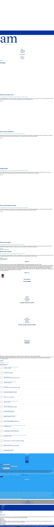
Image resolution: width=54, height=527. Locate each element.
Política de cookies (28, 501)
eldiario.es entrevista (27, 319)
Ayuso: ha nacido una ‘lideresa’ (7, 131)
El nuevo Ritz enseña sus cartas (7, 94)
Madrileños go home (7, 426)
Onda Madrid (27, 296)
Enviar (1, 476)
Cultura (12, 96)
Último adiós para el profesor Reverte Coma (12, 377)
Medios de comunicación (11, 415)
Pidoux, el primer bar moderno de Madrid (11, 445)
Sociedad (21, 96)
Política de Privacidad (24, 474)
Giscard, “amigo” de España (9, 411)
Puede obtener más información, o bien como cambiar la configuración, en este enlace (34, 526)
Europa (15, 170)
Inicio (22, 56)
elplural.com (27, 321)
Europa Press (27, 298)
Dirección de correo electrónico (5, 466)
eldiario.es (27, 322)
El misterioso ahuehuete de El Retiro (10, 392)
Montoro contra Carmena (5, 251)
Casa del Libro (27, 300)
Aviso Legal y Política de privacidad (28, 502)
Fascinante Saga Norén (8, 382)
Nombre (1, 464)
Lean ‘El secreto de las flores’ (9, 397)
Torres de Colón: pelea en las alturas (8, 205)
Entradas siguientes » (3, 259)
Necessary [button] (1, 518)
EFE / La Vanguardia (27, 299)
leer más (1, 137)
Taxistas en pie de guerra (5, 242)
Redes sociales (8, 367)
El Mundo (27, 297)
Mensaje (1, 468)
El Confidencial (27, 341)
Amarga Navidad (4, 168)
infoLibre (27, 318)
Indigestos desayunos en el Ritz (9, 416)
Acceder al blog (27, 503)
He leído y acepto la (21, 474)
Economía (15, 96)
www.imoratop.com (6, 510)
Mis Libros (22, 57)
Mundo (18, 170)
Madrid (18, 96)
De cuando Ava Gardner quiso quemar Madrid (12, 387)
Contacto (22, 52)
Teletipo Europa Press (27, 340)
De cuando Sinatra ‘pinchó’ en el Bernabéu (11, 431)
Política (18, 133)
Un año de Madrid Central (8, 450)
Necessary (2, 519)
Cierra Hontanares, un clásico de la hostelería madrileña (14, 440)
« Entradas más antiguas (4, 258)
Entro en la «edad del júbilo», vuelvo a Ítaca (11, 421)
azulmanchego (3, 96)
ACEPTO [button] (19, 526)
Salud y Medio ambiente (13, 367)
